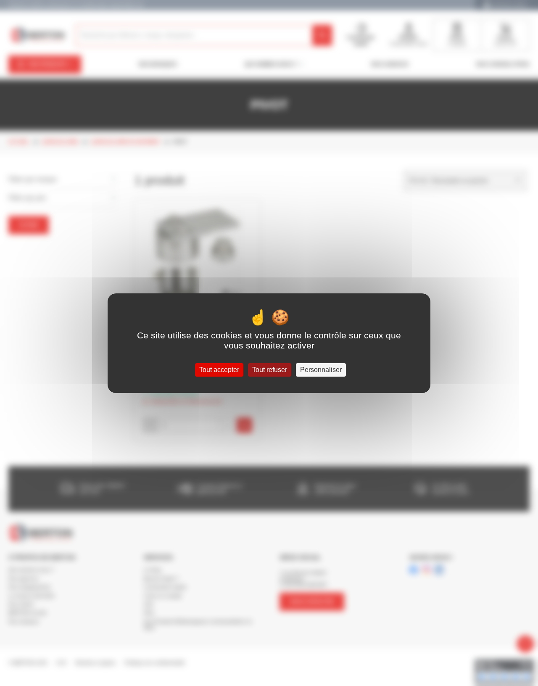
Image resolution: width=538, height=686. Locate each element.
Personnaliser (321, 369)
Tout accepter (219, 369)
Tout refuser (269, 369)
